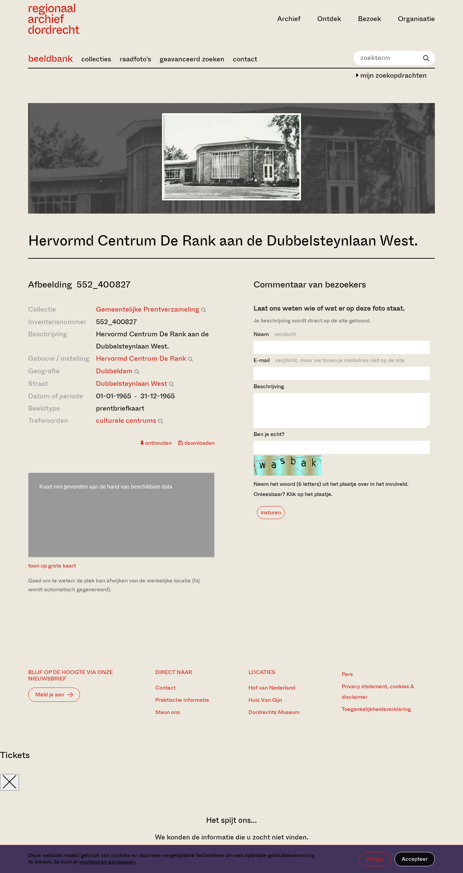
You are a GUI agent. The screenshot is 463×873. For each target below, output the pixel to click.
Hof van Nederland (271, 688)
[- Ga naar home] (89, 19)
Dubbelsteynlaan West (131, 384)
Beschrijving (269, 386)
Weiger (375, 859)
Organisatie (416, 19)
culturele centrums (126, 420)
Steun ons (167, 712)
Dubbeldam (114, 371)
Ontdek (329, 19)
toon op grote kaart (52, 566)
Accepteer (415, 859)
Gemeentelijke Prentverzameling (147, 309)
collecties (96, 59)
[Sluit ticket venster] (9, 782)
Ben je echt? (269, 434)
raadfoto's (135, 59)
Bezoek (369, 19)
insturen (271, 512)
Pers (347, 674)
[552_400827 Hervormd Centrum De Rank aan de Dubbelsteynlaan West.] (231, 198)
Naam (275, 334)
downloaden (199, 443)
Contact (165, 688)
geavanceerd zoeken (192, 59)
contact (245, 59)
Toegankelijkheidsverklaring (376, 709)
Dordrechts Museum (274, 712)
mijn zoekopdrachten (393, 75)
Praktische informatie (182, 700)
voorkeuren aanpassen (107, 862)
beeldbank (50, 58)
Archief (288, 19)
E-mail (329, 360)
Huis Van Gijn (265, 700)
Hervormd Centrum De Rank (141, 358)
